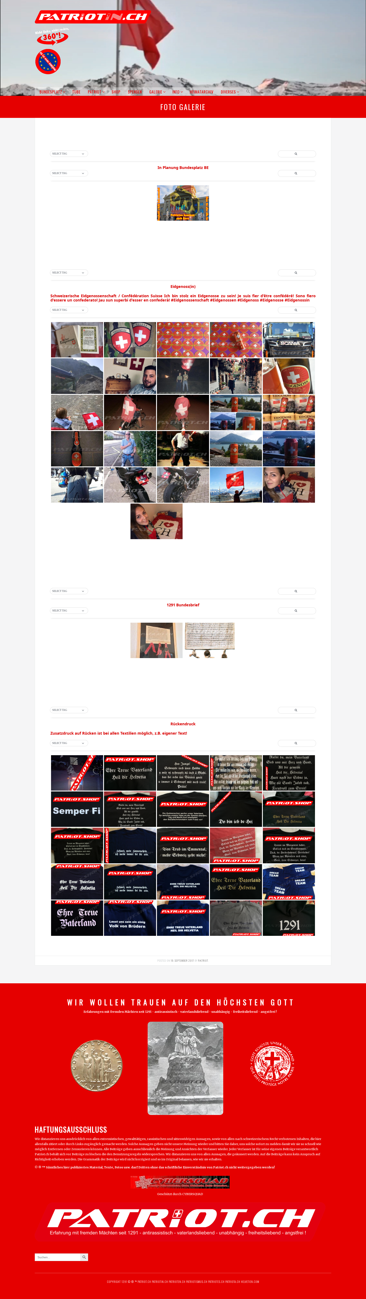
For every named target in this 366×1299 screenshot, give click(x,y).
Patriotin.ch (160, 1281)
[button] (247, 91)
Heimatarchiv (202, 92)
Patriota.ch (232, 1281)
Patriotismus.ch (196, 1281)
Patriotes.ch (216, 1281)
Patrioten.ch (176, 1281)
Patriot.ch (144, 1281)
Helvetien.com (249, 1281)
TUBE (76, 92)
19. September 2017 (182, 960)
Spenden (135, 92)
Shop (116, 92)
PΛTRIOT (203, 960)
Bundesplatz (51, 92)
